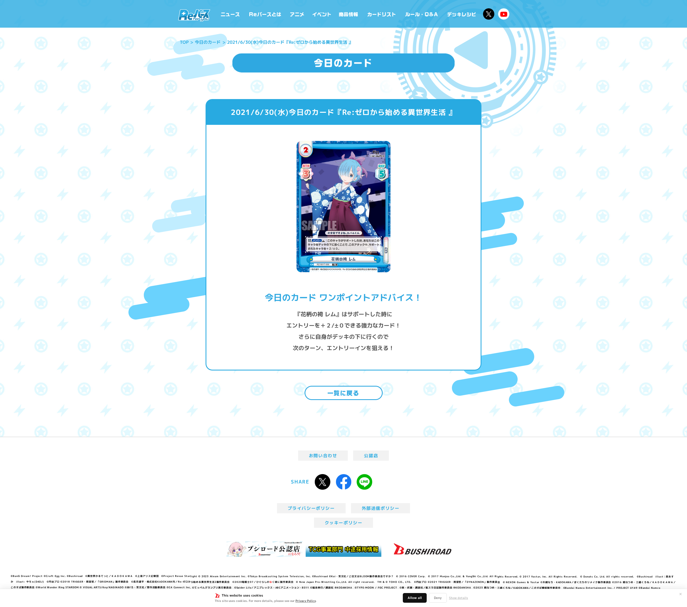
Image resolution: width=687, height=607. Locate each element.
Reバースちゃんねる (503, 14)
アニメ (297, 14)
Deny (438, 597)
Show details (458, 598)
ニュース (230, 14)
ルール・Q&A (422, 14)
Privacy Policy (305, 601)
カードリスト (382, 14)
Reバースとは (265, 14)
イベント (322, 14)
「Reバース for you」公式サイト (194, 15)
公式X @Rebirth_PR (488, 14)
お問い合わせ (323, 456)
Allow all (415, 597)
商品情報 (349, 14)
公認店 (371, 456)
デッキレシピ (462, 14)
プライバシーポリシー (311, 508)
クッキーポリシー (344, 523)
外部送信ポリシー (381, 508)
